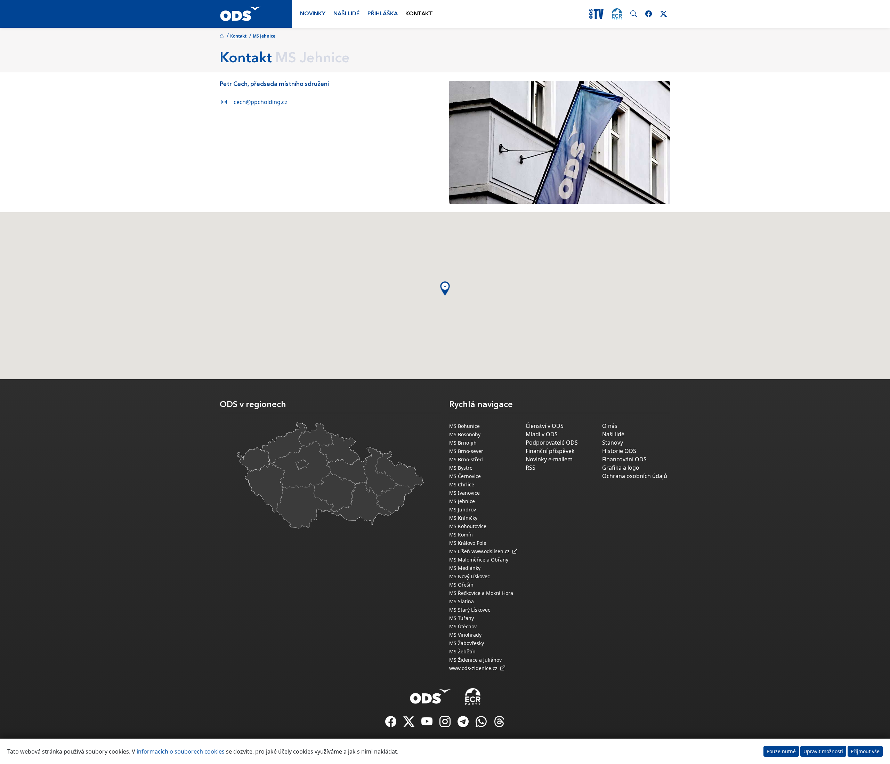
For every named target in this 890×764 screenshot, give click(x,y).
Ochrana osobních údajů (634, 476)
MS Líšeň (459, 551)
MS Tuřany (461, 618)
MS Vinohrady (465, 634)
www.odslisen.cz (491, 551)
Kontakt (419, 14)
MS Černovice (465, 476)
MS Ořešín (461, 584)
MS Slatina (461, 601)
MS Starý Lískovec (469, 609)
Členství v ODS (545, 426)
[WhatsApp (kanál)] (482, 723)
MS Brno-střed (466, 459)
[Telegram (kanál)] (464, 723)
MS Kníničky (463, 518)
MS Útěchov (463, 626)
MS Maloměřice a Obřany (478, 559)
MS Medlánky (464, 568)
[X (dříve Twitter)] (409, 723)
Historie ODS (619, 451)
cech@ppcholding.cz (261, 102)
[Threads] (499, 723)
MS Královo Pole (467, 543)
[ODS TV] (427, 723)
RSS (530, 467)
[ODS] (430, 694)
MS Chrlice (461, 484)
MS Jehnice (462, 501)
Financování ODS (624, 459)
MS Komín (461, 534)
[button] (445, 288)
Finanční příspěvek (550, 451)
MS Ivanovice (464, 493)
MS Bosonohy (464, 434)
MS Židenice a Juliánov (475, 659)
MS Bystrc (460, 467)
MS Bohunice (464, 426)
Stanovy (612, 442)
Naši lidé (346, 14)
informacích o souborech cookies (181, 751)
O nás (609, 426)
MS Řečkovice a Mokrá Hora (481, 593)
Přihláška (382, 14)
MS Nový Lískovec (469, 576)
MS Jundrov (462, 509)
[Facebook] (391, 723)
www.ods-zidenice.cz (474, 668)
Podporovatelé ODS (552, 442)
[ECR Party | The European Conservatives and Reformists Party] (616, 14)
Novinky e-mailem (549, 459)
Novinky (312, 14)
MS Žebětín (462, 651)
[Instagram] (445, 723)
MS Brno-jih (463, 442)
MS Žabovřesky (466, 643)
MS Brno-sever (466, 451)
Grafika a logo (620, 467)
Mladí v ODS (542, 434)
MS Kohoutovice (467, 526)
